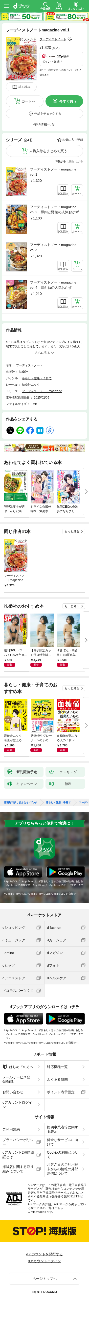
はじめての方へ (21, 1067)
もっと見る (72, 531)
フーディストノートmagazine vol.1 (53, 171)
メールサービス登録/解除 (16, 1079)
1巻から (60, 161)
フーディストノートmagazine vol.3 (53, 247)
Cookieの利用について (63, 1154)
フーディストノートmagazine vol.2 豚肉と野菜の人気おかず (54, 209)
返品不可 (44, 74)
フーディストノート (53, 39)
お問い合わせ (12, 1092)
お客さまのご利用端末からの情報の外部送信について (62, 1169)
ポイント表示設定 (61, 1092)
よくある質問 (57, 1079)
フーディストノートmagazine (42, 391)
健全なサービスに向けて (62, 1142)
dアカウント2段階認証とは (18, 1154)
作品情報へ (42, 124)
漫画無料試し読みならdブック (21, 802)
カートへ (28, 101)
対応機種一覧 (57, 1067)
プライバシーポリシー (18, 1142)
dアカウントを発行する (44, 1254)
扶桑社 (23, 372)
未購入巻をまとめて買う (48, 151)
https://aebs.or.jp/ (42, 1212)
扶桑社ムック (31, 384)
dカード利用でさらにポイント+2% (59, 70)
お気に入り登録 (72, 140)
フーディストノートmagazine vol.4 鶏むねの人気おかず (53, 284)
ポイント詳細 (51, 61)
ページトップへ (44, 1279)
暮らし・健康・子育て (37, 378)
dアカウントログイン (17, 1104)
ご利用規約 (11, 1129)
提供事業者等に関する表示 (62, 1129)
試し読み (24, 87)
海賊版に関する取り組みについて (18, 1169)
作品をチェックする (47, 113)
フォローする (69, 39)
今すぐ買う (68, 101)
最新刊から (75, 161)
